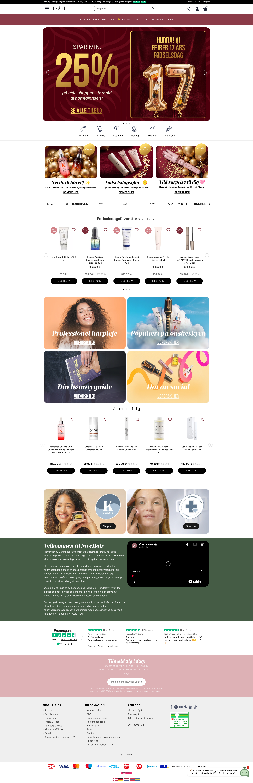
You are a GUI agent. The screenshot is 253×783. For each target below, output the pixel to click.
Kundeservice (191, 2)
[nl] (127, 779)
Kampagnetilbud (54, 725)
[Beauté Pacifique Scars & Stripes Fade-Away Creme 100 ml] (126, 238)
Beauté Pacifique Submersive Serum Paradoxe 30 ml (95, 260)
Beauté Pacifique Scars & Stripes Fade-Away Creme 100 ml (126, 260)
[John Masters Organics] (127, 204)
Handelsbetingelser (97, 718)
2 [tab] (128, 479)
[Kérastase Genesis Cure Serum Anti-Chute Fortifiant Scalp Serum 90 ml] (61, 428)
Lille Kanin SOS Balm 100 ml (64, 258)
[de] (121, 779)
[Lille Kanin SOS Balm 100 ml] (64, 238)
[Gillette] (102, 204)
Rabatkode (92, 740)
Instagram (91, 587)
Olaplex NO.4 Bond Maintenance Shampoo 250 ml (159, 449)
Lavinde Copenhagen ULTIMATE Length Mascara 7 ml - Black (190, 260)
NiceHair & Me (101, 602)
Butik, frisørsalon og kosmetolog (104, 737)
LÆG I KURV (64, 281)
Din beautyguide (204, 2)
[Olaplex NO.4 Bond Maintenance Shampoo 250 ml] (159, 428)
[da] (115, 779)
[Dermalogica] (77, 204)
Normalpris (93, 725)
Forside (48, 710)
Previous (49, 72)
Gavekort (49, 733)
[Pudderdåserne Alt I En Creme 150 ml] (158, 238)
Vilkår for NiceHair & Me (100, 744)
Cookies (91, 733)
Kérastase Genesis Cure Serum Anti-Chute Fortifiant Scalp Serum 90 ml (61, 449)
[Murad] (178, 204)
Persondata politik (96, 721)
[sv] (137, 779)
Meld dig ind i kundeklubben (126, 681)
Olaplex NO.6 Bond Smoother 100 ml (94, 448)
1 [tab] (125, 479)
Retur (89, 729)
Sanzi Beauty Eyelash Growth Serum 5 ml (126, 448)
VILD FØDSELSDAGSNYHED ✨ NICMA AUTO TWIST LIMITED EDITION (126, 19)
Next (204, 72)
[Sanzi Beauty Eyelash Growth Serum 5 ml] (126, 428)
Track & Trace (52, 721)
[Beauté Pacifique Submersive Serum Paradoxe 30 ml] (95, 238)
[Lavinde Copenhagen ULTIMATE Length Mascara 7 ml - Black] (189, 238)
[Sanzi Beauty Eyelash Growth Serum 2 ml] (192, 428)
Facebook (76, 587)
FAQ (89, 714)
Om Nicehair (51, 714)
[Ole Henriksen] (203, 204)
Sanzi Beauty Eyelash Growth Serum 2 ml (192, 448)
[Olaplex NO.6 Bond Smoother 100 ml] (94, 428)
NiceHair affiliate (54, 729)
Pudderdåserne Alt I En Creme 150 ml (158, 258)
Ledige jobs (51, 718)
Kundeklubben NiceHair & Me (60, 737)
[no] (132, 779)
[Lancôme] (153, 204)
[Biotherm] (52, 204)
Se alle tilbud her (147, 219)
